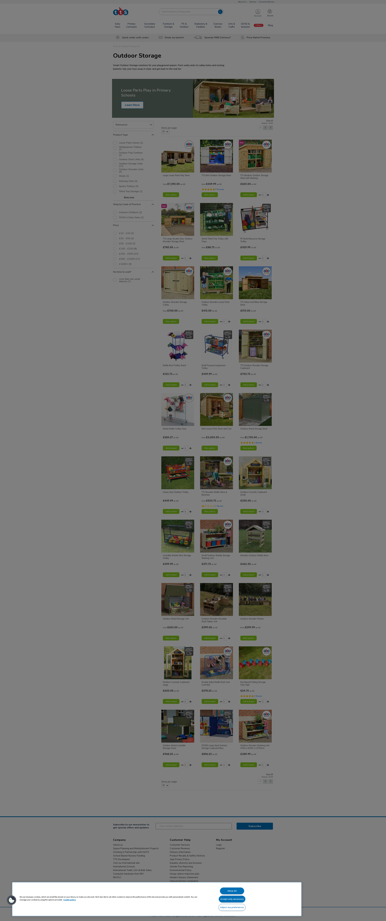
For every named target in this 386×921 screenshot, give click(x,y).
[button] (11, 900)
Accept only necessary (232, 899)
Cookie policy (69, 900)
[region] (157, 899)
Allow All (232, 890)
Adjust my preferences (232, 907)
